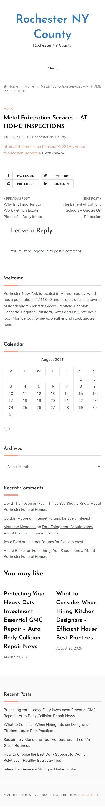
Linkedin (61, 184)
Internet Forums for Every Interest (62, 518)
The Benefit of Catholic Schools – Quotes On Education (82, 210)
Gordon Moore (16, 518)
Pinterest (25, 184)
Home (8, 108)
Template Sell (89, 795)
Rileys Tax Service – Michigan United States (40, 769)
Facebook (25, 175)
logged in (41, 251)
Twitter (61, 175)
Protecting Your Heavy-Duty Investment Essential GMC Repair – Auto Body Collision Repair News (24, 620)
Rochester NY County (49, 137)
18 (25, 400)
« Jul (7, 428)
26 (39, 407)
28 (66, 407)
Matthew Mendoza (20, 526)
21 (66, 400)
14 (66, 393)
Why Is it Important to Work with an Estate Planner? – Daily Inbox (23, 210)
